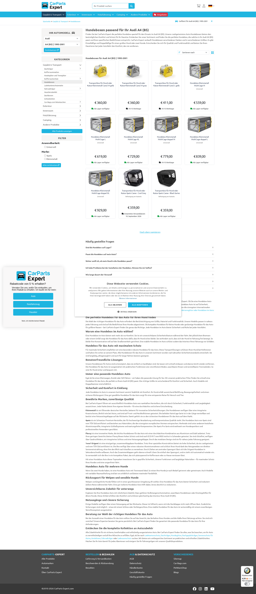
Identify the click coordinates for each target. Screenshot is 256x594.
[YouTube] (212, 589)
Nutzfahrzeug (33, 304)
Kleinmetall (52, 159)
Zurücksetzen (51, 50)
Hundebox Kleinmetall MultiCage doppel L (199, 138)
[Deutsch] (211, 5)
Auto (33, 296)
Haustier (33, 312)
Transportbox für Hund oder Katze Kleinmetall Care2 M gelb (100, 84)
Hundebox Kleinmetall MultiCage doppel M (166, 138)
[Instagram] (201, 589)
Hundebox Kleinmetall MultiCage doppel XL (100, 191)
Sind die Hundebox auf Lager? (98, 247)
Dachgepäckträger (189, 535)
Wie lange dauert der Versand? (99, 274)
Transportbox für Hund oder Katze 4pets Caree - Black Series (166, 191)
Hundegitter (176, 535)
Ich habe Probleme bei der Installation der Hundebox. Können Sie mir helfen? (119, 268)
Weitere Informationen (128, 298)
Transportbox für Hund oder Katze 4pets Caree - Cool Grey (133, 191)
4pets (49, 155)
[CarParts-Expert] (54, 5)
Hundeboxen (75, 21)
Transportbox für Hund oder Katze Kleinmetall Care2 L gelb (166, 84)
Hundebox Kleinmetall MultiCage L (100, 138)
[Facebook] (195, 589)
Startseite (47, 21)
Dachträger (165, 535)
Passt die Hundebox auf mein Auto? (101, 254)
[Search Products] (132, 6)
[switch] (247, 583)
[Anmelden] (204, 5)
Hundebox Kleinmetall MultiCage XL (133, 138)
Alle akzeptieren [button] (140, 305)
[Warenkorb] (198, 5)
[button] (128, 311)
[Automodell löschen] (211, 21)
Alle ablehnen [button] (115, 305)
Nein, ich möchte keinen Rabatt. (33, 321)
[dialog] (128, 297)
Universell (51, 147)
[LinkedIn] (207, 589)
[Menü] (251, 567)
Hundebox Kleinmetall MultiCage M (199, 84)
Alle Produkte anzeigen (62, 131)
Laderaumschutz (124, 538)
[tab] (62, 143)
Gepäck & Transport (60, 21)
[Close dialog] (60, 270)
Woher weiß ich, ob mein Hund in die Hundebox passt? (109, 261)
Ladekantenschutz (152, 535)
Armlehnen (96, 538)
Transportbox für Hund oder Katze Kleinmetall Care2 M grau (133, 84)
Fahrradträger (107, 538)
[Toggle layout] (212, 52)
